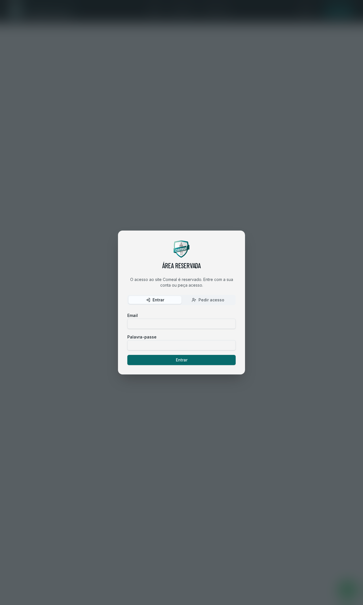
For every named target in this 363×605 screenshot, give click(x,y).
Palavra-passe (142, 337)
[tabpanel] (181, 338)
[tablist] (181, 300)
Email (132, 315)
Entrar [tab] (158, 299)
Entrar (181, 359)
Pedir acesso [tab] (211, 299)
